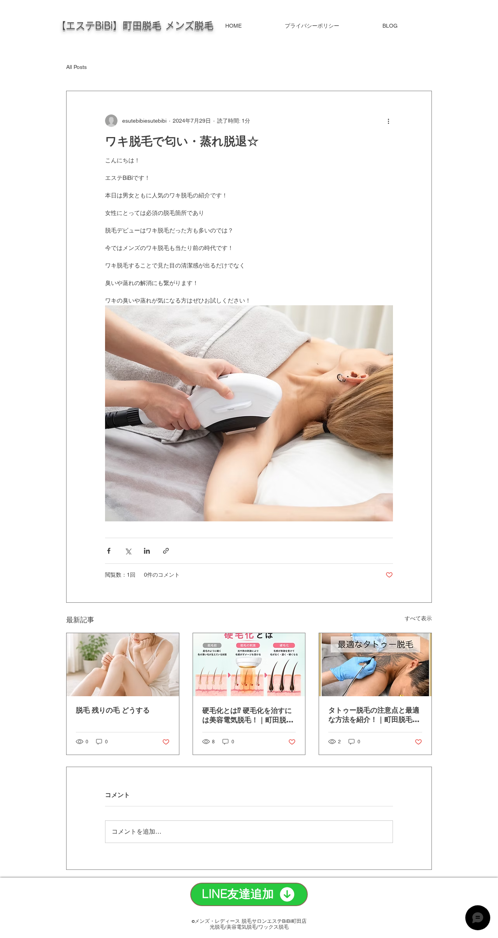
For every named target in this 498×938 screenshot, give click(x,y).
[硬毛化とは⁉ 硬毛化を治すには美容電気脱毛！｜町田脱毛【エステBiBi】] (249, 664)
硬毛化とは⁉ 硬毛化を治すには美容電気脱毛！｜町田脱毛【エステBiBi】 (247, 715)
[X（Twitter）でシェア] (128, 550)
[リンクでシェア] (166, 550)
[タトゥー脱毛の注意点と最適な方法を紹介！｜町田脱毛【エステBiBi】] (375, 664)
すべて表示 (418, 618)
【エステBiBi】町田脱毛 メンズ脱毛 (135, 25)
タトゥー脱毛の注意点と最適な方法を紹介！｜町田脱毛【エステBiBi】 (373, 715)
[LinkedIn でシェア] (147, 550)
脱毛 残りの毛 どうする (113, 710)
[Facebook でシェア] (108, 550)
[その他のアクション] (388, 120)
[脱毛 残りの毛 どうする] (123, 664)
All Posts (76, 67)
